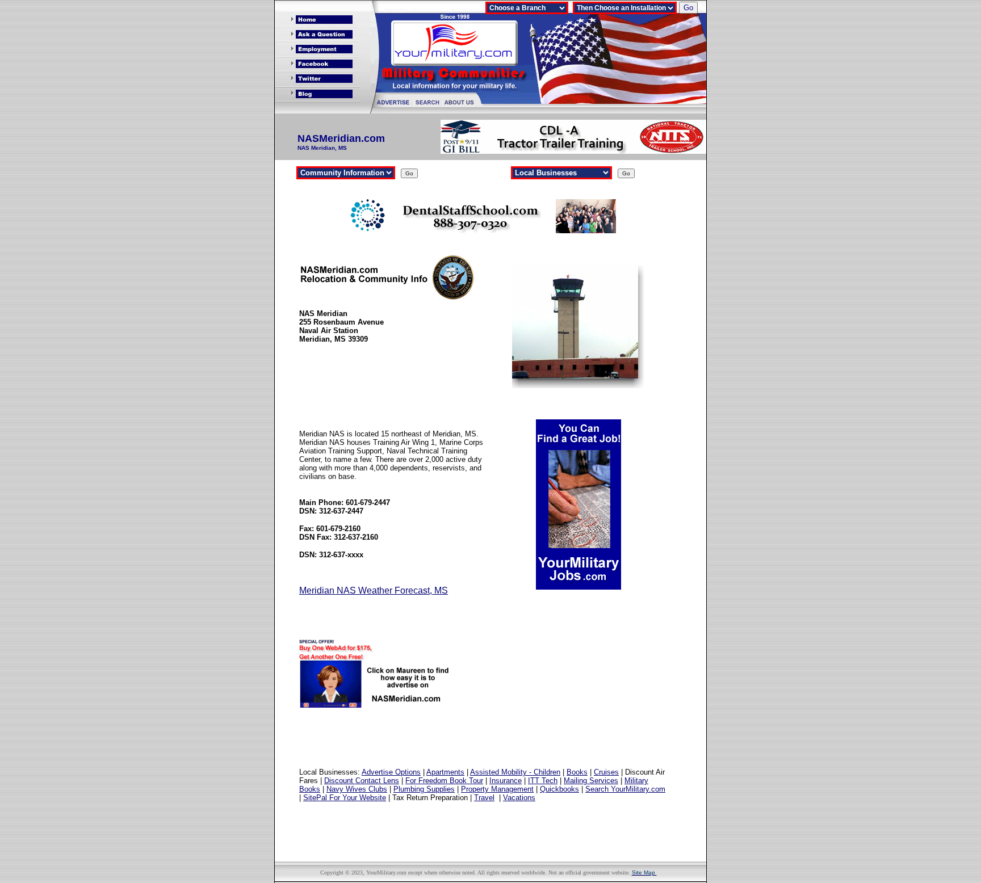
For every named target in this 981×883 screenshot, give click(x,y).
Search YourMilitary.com (625, 789)
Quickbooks (559, 789)
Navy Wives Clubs (356, 789)
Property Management (497, 789)
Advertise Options (391, 772)
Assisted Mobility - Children (515, 772)
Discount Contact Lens (361, 780)
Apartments (445, 772)
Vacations (519, 797)
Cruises (606, 772)
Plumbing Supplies (424, 789)
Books (577, 772)
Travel (484, 797)
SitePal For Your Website (344, 797)
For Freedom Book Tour (444, 780)
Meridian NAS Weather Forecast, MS (373, 590)
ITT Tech (542, 780)
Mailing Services (591, 780)
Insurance (505, 780)
